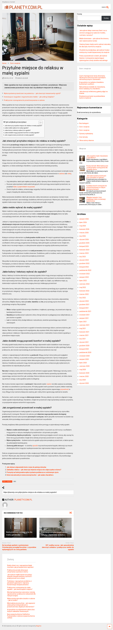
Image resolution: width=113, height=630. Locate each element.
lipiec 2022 (83, 280)
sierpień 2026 (84, 219)
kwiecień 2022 (84, 291)
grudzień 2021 (84, 304)
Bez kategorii (84, 123)
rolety (69, 173)
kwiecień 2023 (84, 250)
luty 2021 (82, 339)
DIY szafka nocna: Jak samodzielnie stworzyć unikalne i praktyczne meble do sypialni (58, 547)
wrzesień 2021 (84, 315)
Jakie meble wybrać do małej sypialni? (17, 128)
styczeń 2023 (84, 260)
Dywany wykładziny (86, 133)
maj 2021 (82, 328)
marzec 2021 (84, 335)
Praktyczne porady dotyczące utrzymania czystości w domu (17, 571)
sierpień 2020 (84, 359)
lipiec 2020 (83, 363)
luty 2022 (82, 298)
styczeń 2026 (84, 239)
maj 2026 (82, 226)
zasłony (62, 173)
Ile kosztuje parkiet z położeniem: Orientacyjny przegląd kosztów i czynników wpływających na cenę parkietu (19, 547)
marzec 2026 (84, 233)
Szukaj (79, 14)
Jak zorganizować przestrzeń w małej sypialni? (19, 135)
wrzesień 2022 (84, 274)
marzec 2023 (84, 253)
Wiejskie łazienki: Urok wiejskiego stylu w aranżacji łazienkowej (95, 199)
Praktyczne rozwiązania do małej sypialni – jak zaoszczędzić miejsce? (19, 588)
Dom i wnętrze (84, 127)
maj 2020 (82, 369)
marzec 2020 (84, 376)
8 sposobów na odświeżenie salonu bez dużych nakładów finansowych (21, 610)
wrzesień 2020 (84, 356)
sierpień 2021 (84, 318)
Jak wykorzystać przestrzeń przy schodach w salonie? (96, 176)
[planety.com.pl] (22, 8)
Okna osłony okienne (86, 140)
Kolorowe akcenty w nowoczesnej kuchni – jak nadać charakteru (30, 475)
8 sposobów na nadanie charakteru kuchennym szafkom (91, 83)
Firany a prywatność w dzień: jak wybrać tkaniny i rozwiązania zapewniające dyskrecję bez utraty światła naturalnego (93, 58)
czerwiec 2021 (84, 325)
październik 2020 (85, 352)
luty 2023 (82, 256)
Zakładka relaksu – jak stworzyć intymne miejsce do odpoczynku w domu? (34, 470)
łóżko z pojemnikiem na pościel (24, 187)
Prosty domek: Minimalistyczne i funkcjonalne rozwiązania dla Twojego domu (97, 167)
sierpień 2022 (84, 277)
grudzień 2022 (84, 263)
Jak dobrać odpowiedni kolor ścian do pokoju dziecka (26, 467)
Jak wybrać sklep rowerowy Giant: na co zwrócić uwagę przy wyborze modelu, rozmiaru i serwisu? (93, 33)
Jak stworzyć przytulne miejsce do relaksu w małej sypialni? (23, 125)
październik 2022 (85, 270)
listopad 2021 (84, 308)
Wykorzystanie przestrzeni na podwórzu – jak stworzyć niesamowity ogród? (32, 93)
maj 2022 (82, 287)
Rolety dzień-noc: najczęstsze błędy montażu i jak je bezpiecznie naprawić (20, 566)
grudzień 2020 (84, 345)
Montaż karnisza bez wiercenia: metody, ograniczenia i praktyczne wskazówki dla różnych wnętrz (21, 594)
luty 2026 (82, 236)
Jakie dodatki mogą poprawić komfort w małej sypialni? (22, 132)
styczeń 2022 (84, 301)
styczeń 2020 (84, 383)
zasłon (49, 384)
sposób (35, 445)
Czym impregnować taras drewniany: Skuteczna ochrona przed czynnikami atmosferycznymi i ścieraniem (92, 77)
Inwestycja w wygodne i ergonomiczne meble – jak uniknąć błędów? (29, 97)
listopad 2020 (84, 349)
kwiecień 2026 (84, 229)
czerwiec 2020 (84, 366)
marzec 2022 (84, 294)
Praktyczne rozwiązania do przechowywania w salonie (24, 100)
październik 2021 (85, 311)
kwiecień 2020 (84, 373)
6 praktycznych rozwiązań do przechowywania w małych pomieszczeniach (96, 187)
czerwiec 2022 (84, 284)
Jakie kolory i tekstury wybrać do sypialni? (18, 130)
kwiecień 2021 (84, 332)
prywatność (65, 389)
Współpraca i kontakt (8, 2)
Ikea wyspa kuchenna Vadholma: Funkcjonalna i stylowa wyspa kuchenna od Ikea (21, 616)
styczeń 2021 (84, 342)
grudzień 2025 (84, 243)
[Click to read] (20, 528)
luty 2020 (82, 380)
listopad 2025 (84, 246)
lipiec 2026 (83, 222)
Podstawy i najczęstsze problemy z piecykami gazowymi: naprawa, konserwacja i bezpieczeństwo (19, 583)
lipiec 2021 (83, 322)
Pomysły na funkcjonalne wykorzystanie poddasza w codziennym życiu (32, 472)
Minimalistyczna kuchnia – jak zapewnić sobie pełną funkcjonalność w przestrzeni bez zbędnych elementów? (21, 605)
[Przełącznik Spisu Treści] (39, 122)
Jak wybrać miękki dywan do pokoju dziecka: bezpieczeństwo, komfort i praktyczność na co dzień (19, 576)
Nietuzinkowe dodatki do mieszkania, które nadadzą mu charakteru (92, 88)
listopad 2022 (84, 267)
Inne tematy (83, 137)
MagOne (38, 626)
